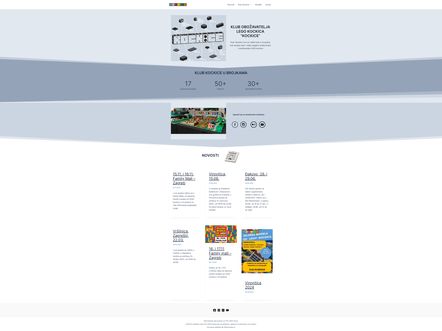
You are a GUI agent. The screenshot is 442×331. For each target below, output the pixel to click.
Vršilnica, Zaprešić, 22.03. (181, 235)
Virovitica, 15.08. (217, 176)
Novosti (231, 4)
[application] (250, 4)
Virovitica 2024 (253, 285)
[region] (198, 121)
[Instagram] (218, 310)
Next (223, 120)
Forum (268, 4)
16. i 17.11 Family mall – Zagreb (220, 253)
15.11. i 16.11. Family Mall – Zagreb (184, 178)
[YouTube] (227, 310)
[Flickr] (223, 310)
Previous (174, 120)
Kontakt (258, 4)
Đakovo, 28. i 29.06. (256, 176)
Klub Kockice (243, 4)
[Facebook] (214, 310)
